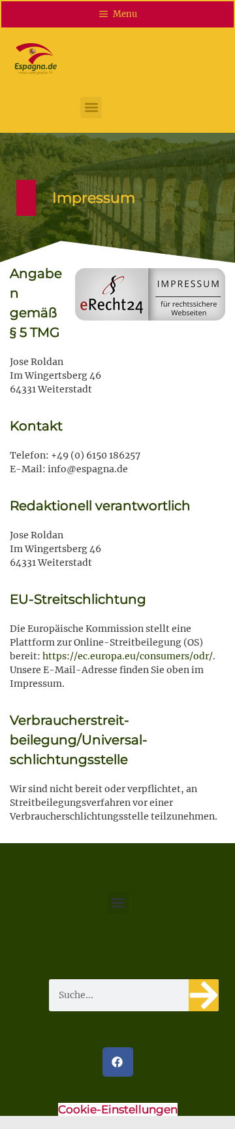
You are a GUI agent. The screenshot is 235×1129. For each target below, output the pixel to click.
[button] (91, 107)
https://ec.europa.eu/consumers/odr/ (127, 656)
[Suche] (204, 995)
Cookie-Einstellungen (118, 1109)
